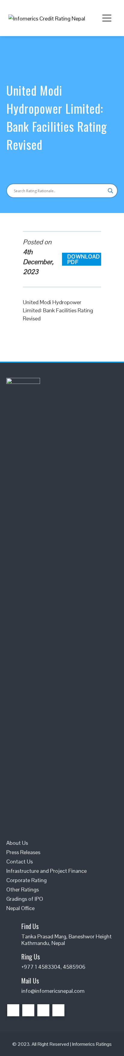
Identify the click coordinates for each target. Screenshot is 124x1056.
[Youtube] (58, 1010)
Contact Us (19, 861)
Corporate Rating (26, 880)
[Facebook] (13, 1010)
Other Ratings (22, 889)
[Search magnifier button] (110, 191)
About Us (17, 842)
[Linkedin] (43, 1010)
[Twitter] (28, 1010)
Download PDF (83, 259)
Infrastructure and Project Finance (46, 870)
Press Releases (23, 852)
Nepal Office (20, 908)
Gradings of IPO (24, 898)
